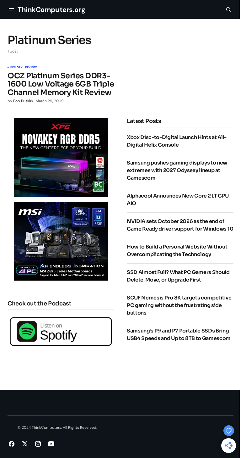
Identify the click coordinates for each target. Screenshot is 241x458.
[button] (11, 9)
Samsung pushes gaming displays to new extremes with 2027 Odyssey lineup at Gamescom (177, 170)
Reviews (31, 67)
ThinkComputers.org (51, 9)
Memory (16, 67)
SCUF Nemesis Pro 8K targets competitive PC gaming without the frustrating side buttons (179, 305)
